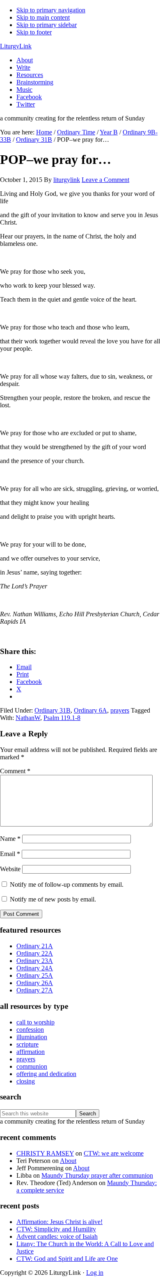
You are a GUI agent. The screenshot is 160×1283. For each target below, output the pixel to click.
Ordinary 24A (34, 968)
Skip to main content (43, 17)
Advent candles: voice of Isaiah (57, 1236)
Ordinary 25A (34, 975)
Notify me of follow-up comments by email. (66, 884)
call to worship (35, 1022)
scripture (27, 1044)
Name (10, 838)
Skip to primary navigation (50, 10)
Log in (94, 1272)
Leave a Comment (105, 179)
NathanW (28, 717)
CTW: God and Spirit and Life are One (67, 1258)
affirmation (30, 1051)
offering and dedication (46, 1073)
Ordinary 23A (34, 960)
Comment (15, 771)
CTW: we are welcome (114, 1153)
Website (10, 868)
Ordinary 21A (34, 945)
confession (30, 1029)
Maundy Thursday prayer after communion (97, 1175)
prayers (119, 710)
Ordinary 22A (34, 953)
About (68, 1160)
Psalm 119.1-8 (61, 717)
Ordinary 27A (34, 990)
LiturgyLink (16, 46)
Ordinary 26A (34, 982)
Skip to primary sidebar (46, 24)
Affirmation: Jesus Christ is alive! (59, 1221)
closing (25, 1081)
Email (10, 853)
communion (31, 1066)
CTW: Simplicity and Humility (56, 1229)
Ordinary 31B (52, 710)
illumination (31, 1036)
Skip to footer (34, 32)
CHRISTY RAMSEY (45, 1153)
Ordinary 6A (90, 710)
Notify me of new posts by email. (53, 899)
